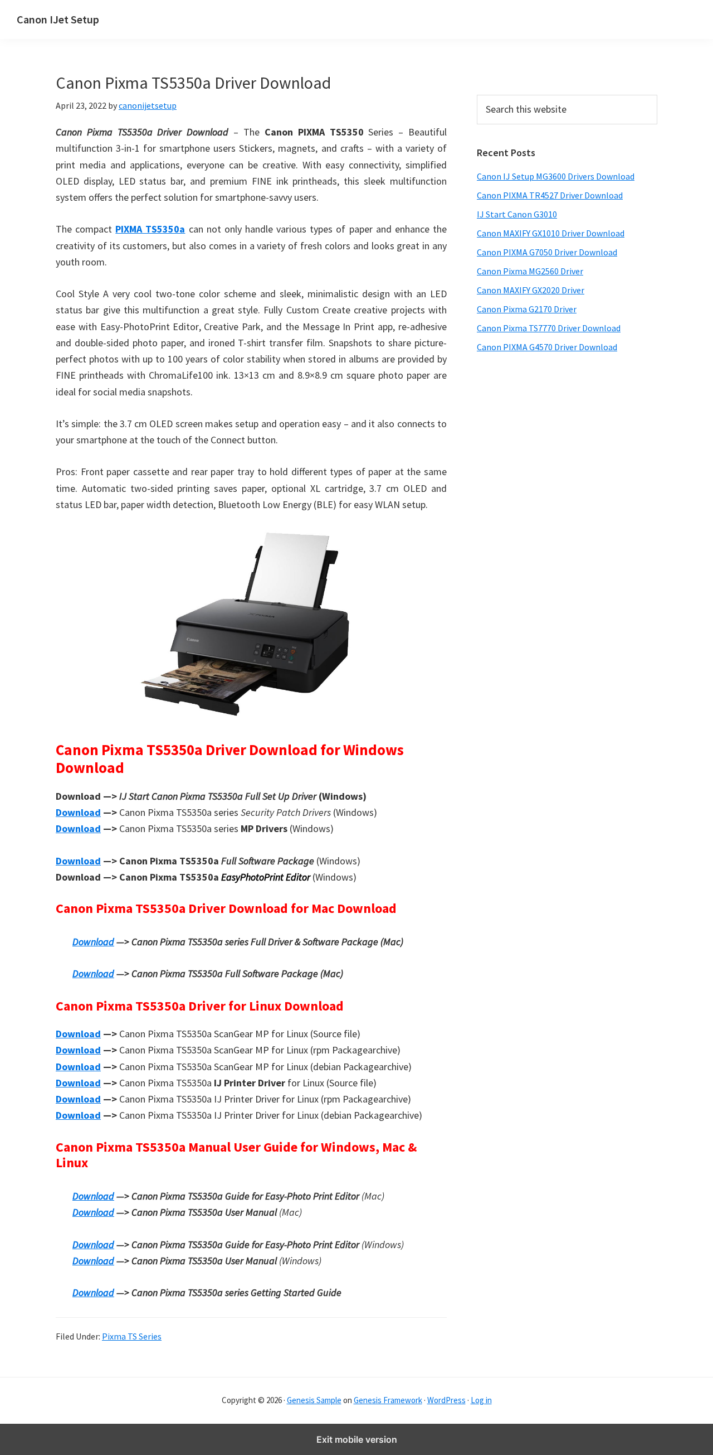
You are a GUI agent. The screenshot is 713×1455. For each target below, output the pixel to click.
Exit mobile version (356, 1439)
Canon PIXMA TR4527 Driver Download (550, 195)
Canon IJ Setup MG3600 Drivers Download (555, 176)
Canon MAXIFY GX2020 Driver (530, 290)
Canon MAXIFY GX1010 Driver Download (550, 233)
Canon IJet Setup (58, 19)
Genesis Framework (388, 1400)
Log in (481, 1400)
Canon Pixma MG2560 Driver (530, 271)
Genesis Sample (314, 1400)
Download (78, 812)
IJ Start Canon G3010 (517, 214)
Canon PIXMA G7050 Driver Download (547, 252)
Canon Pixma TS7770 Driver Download (549, 327)
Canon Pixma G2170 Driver (527, 309)
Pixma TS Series (132, 1336)
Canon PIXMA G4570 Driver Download (547, 346)
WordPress (446, 1400)
